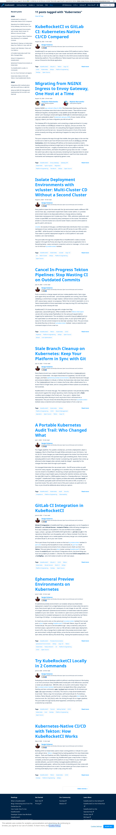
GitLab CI (52, 66)
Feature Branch (49, 647)
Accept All (108, 826)
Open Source (46, 72)
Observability (63, 494)
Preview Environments (56, 641)
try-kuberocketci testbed (45, 687)
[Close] (114, 1)
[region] (58, 827)
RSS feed (86, 817)
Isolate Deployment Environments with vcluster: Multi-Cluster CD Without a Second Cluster (21, 31)
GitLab (38, 337)
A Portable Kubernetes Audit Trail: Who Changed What (20, 54)
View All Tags (39, 16)
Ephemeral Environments (43, 644)
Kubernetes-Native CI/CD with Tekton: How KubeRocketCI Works (21, 77)
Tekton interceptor (78, 312)
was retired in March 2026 (53, 108)
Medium (62, 804)
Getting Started (22, 5)
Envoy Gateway (54, 163)
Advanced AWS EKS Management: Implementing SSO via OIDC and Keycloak (20, 92)
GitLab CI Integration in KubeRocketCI (18, 59)
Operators (39, 414)
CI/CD (37, 69)
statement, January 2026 (62, 117)
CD (37, 255)
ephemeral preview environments (58, 378)
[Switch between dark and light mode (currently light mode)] (97, 5)
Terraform (53, 168)
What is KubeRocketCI (18, 801)
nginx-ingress (49, 165)
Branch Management (62, 411)
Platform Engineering (62, 69)
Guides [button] (31, 5)
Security (66, 491)
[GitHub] (44, 48)
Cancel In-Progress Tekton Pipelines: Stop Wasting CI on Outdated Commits (21, 38)
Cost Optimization (47, 337)
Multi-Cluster (43, 255)
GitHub (82, 5)
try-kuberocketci (51, 246)
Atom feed (87, 820)
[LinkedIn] (46, 48)
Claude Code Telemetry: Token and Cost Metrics (21, 49)
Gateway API (64, 163)
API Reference (66, 5)
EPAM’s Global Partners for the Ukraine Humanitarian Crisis (93, 1)
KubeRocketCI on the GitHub (93, 801)
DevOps (38, 72)
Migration (57, 165)
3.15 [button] (74, 5)
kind (58, 549)
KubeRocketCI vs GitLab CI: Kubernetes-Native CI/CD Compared (21, 20)
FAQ (46, 5)
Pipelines (38, 334)
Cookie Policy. (54, 825)
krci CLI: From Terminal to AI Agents (21, 73)
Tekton (59, 66)
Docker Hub (87, 814)
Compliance (39, 494)
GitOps (52, 69)
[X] (42, 48)
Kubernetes (44, 69)
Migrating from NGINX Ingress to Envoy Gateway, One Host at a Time (21, 25)
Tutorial (52, 709)
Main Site (91, 5)
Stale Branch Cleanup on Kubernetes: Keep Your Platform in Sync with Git (21, 44)
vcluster (37, 227)
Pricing (37, 804)
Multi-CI (57, 565)
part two (75, 545)
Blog (51, 5)
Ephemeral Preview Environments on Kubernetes (21, 64)
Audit (60, 491)
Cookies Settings (96, 826)
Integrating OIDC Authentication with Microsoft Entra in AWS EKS (20, 86)
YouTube (62, 801)
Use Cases (40, 5)
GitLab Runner (49, 565)
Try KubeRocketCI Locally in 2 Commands (19, 69)
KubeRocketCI (44, 66)
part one (38, 545)
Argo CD (66, 66)
